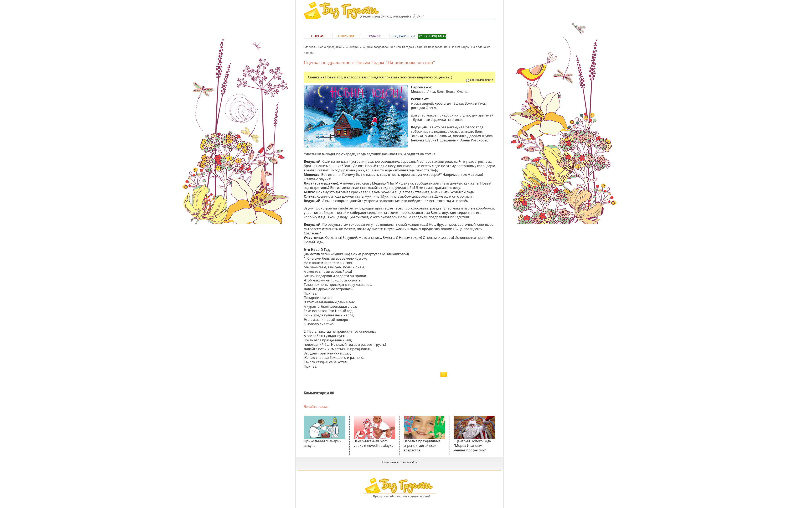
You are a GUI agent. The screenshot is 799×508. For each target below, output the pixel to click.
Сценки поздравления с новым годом (388, 46)
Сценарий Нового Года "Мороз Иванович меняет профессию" (472, 445)
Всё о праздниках (330, 46)
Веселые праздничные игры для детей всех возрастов (422, 445)
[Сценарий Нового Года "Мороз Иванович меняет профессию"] (474, 427)
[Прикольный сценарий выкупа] (324, 427)
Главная (317, 36)
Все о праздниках (432, 36)
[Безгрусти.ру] (399, 497)
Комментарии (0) (319, 392)
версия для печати (481, 80)
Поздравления (403, 36)
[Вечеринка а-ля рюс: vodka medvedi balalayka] (374, 427)
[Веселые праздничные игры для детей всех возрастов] (424, 427)
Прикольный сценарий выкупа (322, 443)
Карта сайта (409, 462)
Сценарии (352, 46)
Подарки (374, 36)
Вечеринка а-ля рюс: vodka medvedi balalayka (373, 443)
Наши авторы (390, 462)
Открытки (346, 36)
